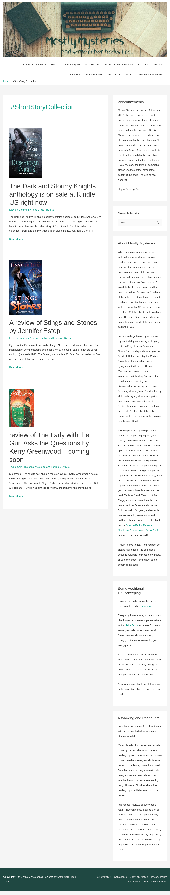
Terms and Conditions (155, 881)
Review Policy (103, 876)
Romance (143, 64)
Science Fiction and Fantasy (46, 338)
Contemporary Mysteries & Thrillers (80, 64)
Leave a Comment (19, 209)
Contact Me (120, 876)
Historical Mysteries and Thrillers (42, 466)
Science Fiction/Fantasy (139, 525)
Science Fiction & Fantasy (118, 64)
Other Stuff (75, 74)
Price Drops (114, 74)
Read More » (16, 240)
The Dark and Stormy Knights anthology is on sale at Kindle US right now (52, 194)
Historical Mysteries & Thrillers (39, 64)
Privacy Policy (159, 876)
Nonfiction (158, 64)
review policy (148, 606)
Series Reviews (94, 74)
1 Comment (15, 466)
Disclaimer (134, 881)
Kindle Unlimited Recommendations (145, 74)
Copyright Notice (139, 876)
